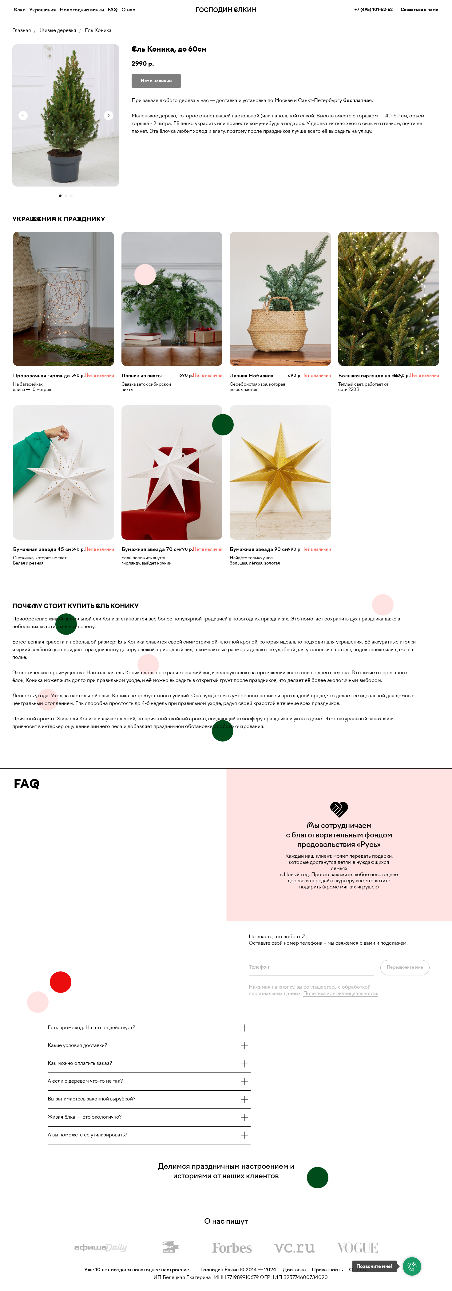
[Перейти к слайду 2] (66, 196)
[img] (100, 1248)
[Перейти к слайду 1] (60, 196)
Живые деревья (58, 30)
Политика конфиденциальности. (340, 993)
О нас (128, 10)
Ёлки (20, 10)
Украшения (42, 10)
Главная (21, 30)
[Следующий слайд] (108, 115)
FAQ (113, 10)
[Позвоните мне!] (412, 1266)
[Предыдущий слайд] (23, 115)
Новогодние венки (82, 10)
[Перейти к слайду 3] (71, 196)
